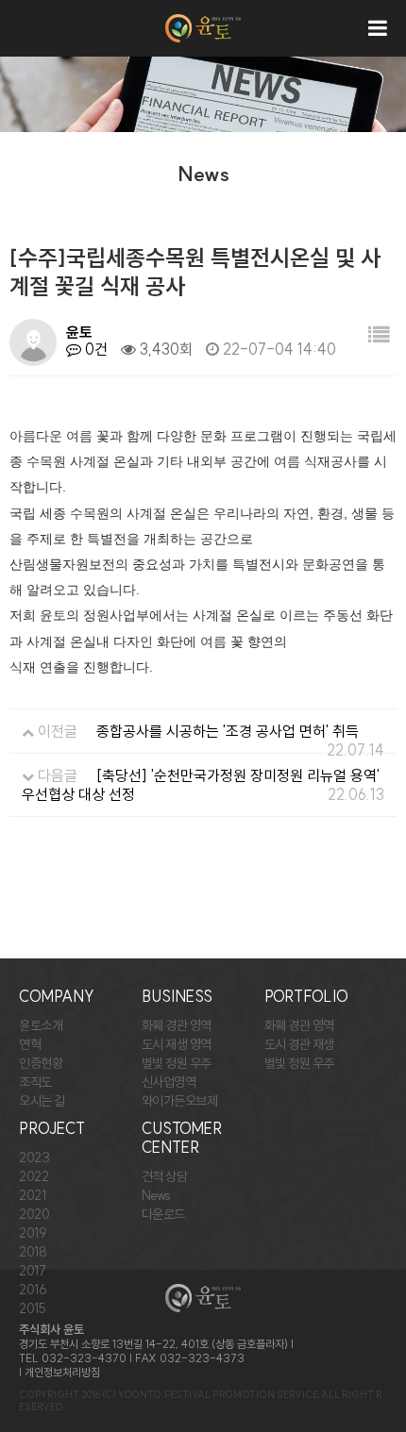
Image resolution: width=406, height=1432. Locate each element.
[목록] (378, 335)
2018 (32, 1251)
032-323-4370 (84, 1358)
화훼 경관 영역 (176, 1025)
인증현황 (40, 1063)
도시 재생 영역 (176, 1044)
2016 (32, 1289)
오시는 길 (42, 1100)
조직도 (35, 1082)
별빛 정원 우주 (176, 1063)
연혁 (30, 1044)
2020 (34, 1214)
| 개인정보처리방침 (59, 1372)
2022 (33, 1176)
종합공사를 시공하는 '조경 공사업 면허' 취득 (227, 731)
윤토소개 (40, 1025)
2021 (32, 1195)
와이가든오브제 (180, 1100)
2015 (32, 1308)
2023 (34, 1157)
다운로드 (163, 1214)
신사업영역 (169, 1082)
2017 (32, 1270)
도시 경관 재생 (299, 1044)
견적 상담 (165, 1176)
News (156, 1195)
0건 (94, 349)
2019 (32, 1232)
